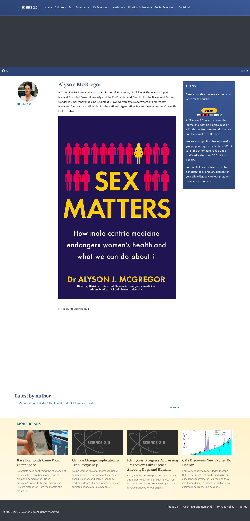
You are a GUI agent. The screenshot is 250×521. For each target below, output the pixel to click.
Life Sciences (100, 7)
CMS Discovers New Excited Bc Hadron (206, 462)
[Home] (29, 8)
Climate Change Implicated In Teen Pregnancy (95, 462)
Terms (243, 506)
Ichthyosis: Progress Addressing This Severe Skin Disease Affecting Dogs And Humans (152, 465)
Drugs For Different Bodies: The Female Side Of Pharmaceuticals (54, 403)
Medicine (117, 7)
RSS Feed (25, 103)
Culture (59, 7)
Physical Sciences (139, 7)
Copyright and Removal (197, 506)
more (173, 407)
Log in (244, 71)
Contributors (186, 7)
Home (48, 7)
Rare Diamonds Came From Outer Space (38, 462)
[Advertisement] (125, 41)
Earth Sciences (78, 7)
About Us (172, 506)
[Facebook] (3, 70)
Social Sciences (164, 7)
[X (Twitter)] (6, 70)
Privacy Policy (225, 506)
